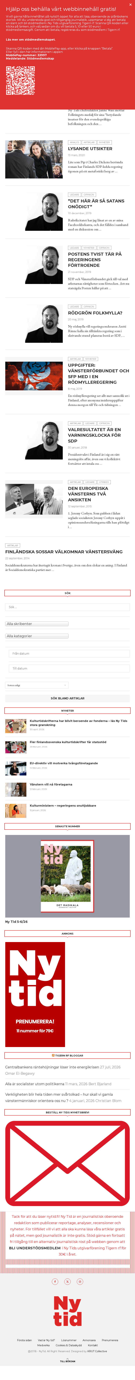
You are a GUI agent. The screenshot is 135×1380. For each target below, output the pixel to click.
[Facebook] (55, 1282)
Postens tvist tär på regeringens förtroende (95, 260)
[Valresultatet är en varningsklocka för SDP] (34, 440)
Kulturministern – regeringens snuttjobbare (63, 805)
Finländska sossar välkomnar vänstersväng (64, 551)
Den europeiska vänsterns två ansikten (88, 494)
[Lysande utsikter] (34, 159)
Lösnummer (68, 1340)
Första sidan (24, 1340)
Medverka (43, 1345)
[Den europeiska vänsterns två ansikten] (34, 499)
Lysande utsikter (90, 148)
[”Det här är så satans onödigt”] (34, 212)
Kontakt (93, 1345)
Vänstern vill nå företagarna (51, 784)
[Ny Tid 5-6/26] (67, 876)
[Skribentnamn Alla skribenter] (67, 623)
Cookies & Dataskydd (69, 1345)
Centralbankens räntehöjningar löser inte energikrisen (52, 1067)
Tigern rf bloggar (69, 1055)
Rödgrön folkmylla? (95, 312)
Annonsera (89, 1340)
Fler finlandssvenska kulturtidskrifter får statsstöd (68, 742)
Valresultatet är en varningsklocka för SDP (94, 435)
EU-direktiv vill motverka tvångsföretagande (64, 763)
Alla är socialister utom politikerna (34, 1084)
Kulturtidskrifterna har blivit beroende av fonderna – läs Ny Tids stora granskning (78, 722)
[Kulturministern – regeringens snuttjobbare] (15, 811)
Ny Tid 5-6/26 (16, 922)
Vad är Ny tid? (46, 1340)
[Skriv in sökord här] (67, 607)
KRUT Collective (97, 1351)
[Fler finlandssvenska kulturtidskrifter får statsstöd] (15, 747)
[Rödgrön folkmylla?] (34, 324)
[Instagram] (80, 1282)
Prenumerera (110, 1340)
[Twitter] (67, 1282)
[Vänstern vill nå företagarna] (15, 790)
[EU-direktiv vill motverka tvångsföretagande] (15, 768)
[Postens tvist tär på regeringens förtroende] (34, 265)
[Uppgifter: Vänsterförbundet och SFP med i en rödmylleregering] (34, 376)
